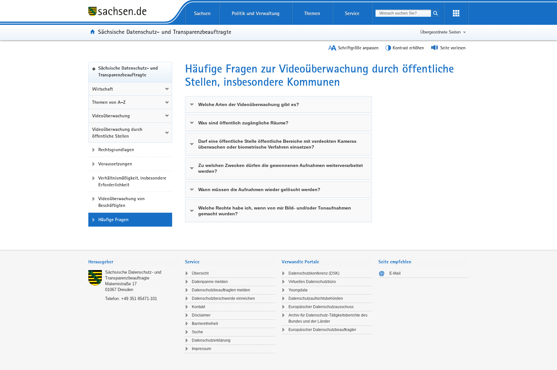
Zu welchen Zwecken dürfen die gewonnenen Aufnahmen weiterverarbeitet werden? (280, 168)
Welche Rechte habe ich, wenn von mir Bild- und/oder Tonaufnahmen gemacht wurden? (274, 210)
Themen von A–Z (109, 102)
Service (352, 13)
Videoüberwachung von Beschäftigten (121, 202)
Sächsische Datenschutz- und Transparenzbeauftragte (164, 31)
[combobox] (403, 13)
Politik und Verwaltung (255, 13)
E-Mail (395, 273)
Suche (197, 332)
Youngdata (298, 290)
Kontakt (198, 307)
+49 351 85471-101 (139, 298)
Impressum (201, 348)
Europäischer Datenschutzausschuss (321, 307)
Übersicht (200, 273)
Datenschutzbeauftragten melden (221, 290)
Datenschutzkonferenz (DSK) (313, 273)
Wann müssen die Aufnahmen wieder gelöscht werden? (259, 189)
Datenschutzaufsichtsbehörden (315, 298)
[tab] (133, 262)
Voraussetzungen (115, 164)
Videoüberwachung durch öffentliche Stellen (117, 132)
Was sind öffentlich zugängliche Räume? (243, 122)
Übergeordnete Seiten (440, 32)
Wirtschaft (102, 89)
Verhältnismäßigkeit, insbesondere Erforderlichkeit (132, 181)
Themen (312, 13)
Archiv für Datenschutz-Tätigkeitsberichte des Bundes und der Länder (327, 318)
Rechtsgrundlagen (116, 149)
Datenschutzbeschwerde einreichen (223, 298)
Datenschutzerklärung (211, 340)
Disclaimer (201, 315)
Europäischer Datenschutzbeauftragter (322, 329)
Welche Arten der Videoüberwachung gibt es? (248, 104)
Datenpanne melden (210, 281)
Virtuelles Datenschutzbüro (312, 281)
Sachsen (202, 13)
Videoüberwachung (111, 116)
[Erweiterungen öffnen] (456, 13)
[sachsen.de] (133, 12)
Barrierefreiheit (205, 323)
